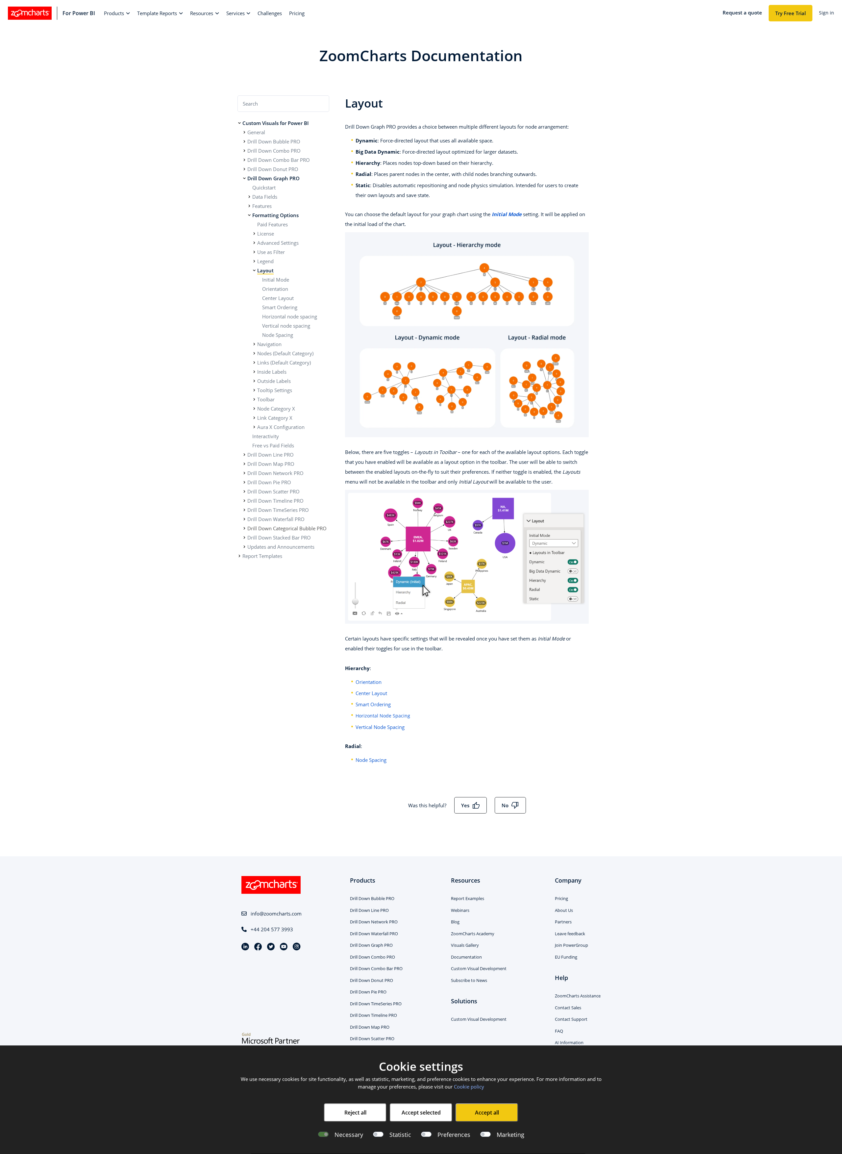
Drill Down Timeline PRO (275, 500)
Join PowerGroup (571, 945)
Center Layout (278, 298)
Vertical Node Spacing (380, 727)
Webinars (460, 910)
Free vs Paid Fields (273, 445)
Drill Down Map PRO (270, 464)
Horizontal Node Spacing (383, 716)
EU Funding (566, 957)
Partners (563, 922)
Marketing (510, 1135)
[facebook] (260, 947)
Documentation (466, 957)
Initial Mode (275, 279)
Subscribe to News (469, 980)
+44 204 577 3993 (272, 929)
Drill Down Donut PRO (272, 169)
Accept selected (421, 1112)
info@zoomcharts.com (276, 913)
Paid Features (272, 224)
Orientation (275, 289)
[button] (117, 13)
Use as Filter (271, 252)
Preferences (453, 1135)
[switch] (378, 1134)
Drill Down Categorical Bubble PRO (287, 528)
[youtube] (286, 947)
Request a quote (742, 12)
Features (262, 206)
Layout (265, 270)
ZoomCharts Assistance (578, 996)
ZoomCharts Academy (472, 934)
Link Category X (274, 417)
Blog (455, 922)
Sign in (826, 13)
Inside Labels (271, 371)
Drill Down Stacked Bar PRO (279, 537)
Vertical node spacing (286, 325)
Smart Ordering (279, 307)
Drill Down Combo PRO (274, 150)
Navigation (269, 344)
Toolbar (266, 399)
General (256, 132)
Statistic (400, 1135)
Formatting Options (275, 215)
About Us (564, 910)
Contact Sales (568, 1008)
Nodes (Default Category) (285, 353)
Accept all (487, 1112)
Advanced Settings (278, 242)
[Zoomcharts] (30, 13)
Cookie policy (469, 1086)
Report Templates (262, 556)
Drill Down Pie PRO (269, 482)
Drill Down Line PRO (270, 454)
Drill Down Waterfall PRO (276, 519)
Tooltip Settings (274, 390)
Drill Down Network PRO (275, 473)
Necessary (348, 1135)
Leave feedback (570, 934)
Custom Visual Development (479, 968)
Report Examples (467, 898)
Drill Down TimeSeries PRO (278, 510)
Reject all (355, 1112)
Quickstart (264, 187)
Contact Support (571, 1019)
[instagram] (296, 947)
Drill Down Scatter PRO (273, 491)
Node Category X (276, 408)
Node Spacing (277, 335)
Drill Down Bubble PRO (273, 141)
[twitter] (273, 947)
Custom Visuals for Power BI (275, 123)
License (265, 233)
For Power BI (78, 13)
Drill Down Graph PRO (273, 178)
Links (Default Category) (284, 362)
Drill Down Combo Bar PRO (278, 160)
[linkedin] (247, 947)
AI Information (569, 1042)
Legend (265, 261)
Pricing (561, 898)
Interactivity (265, 436)
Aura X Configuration (281, 427)
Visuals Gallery (465, 945)
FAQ (559, 1031)
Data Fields (264, 196)
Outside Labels (274, 381)
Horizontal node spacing (289, 316)
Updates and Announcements (280, 546)
